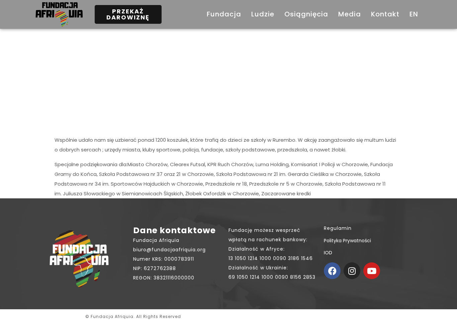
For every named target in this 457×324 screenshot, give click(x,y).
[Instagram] (352, 270)
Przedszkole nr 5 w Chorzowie (286, 183)
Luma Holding (272, 164)
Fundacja (224, 14)
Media (349, 14)
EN (413, 14)
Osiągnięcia (306, 14)
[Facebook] (332, 270)
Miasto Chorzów (147, 164)
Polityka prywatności (347, 240)
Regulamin (338, 228)
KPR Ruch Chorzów (230, 164)
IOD (328, 252)
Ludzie (262, 14)
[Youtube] (371, 270)
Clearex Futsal (187, 164)
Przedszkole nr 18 (226, 183)
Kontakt (385, 14)
